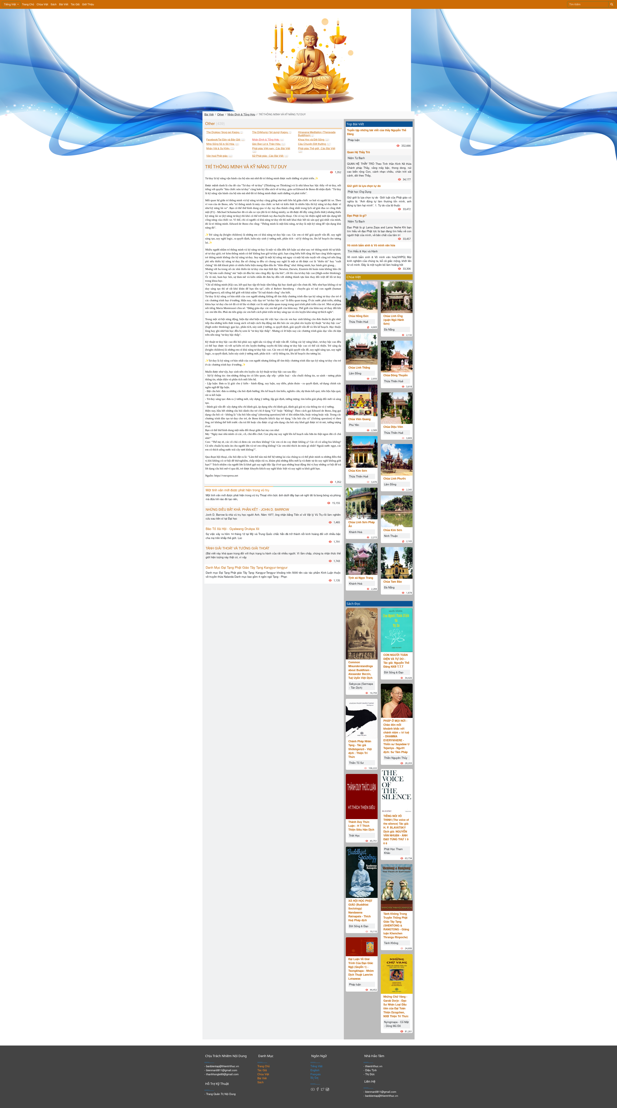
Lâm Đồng (355, 373)
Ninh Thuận (391, 536)
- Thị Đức (369, 1074)
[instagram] (327, 1089)
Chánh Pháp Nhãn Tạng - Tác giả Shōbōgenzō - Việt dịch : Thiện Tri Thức (360, 749)
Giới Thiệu (88, 4)
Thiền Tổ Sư (356, 763)
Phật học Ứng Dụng (359, 192)
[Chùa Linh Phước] (397, 459)
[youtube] (312, 1089)
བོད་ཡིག (314, 1078)
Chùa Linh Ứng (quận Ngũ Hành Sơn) (393, 320)
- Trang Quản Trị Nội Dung (220, 1094)
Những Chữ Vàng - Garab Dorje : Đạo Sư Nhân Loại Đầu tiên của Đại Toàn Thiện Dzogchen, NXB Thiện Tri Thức (395, 1006)
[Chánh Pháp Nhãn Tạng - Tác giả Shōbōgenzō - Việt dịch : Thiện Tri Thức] (362, 718)
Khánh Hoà (355, 532)
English (314, 1070)
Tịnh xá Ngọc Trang (360, 578)
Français (315, 1074)
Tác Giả (75, 4)
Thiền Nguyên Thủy (395, 758)
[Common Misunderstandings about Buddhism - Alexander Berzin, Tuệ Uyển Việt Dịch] (362, 633)
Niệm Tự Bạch (356, 158)
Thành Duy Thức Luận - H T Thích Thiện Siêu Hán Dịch (361, 826)
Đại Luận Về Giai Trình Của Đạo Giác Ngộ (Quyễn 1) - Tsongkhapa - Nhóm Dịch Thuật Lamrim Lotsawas (361, 968)
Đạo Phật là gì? (357, 215)
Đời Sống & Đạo (358, 926)
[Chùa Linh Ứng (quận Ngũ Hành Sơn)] (397, 297)
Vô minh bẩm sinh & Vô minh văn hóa (371, 245)
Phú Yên (354, 425)
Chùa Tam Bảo (392, 581)
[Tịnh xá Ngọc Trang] (362, 558)
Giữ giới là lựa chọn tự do (364, 186)
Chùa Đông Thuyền (395, 375)
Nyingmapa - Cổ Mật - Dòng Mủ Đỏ (396, 1024)
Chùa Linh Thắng (359, 367)
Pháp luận (354, 140)
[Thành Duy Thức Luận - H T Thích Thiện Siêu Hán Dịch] (362, 796)
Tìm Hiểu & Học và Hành (363, 251)
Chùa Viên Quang (359, 419)
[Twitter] (322, 1089)
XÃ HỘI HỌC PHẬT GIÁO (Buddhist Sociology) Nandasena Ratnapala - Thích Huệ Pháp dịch (360, 910)
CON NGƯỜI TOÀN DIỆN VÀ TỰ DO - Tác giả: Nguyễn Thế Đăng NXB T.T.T (396, 660)
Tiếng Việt (10, 4)
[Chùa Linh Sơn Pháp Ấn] (362, 503)
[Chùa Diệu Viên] (397, 408)
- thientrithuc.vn (372, 1066)
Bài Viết (63, 4)
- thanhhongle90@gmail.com (221, 1074)
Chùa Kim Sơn (357, 470)
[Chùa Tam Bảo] (397, 562)
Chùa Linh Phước (394, 478)
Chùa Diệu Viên (393, 427)
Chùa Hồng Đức (358, 316)
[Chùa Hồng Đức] (362, 297)
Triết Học (354, 835)
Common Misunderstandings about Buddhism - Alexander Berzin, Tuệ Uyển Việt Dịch (360, 670)
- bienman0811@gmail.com (220, 1070)
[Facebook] (317, 1089)
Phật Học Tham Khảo (393, 851)
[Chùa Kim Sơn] (362, 452)
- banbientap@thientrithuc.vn (221, 1066)
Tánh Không (391, 943)
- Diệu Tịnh (370, 1070)
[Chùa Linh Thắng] (362, 348)
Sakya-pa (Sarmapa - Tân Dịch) (361, 685)
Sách (54, 4)
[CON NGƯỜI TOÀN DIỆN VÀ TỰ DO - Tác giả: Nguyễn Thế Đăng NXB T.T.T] (397, 630)
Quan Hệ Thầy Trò (358, 152)
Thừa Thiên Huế (358, 322)
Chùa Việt (42, 4)
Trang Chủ (28, 4)
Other (220, 114)
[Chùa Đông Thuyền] (397, 356)
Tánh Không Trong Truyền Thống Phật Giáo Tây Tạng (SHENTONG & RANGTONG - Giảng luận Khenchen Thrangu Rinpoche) (396, 925)
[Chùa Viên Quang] (362, 400)
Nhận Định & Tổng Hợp (241, 114)
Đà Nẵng (389, 329)
